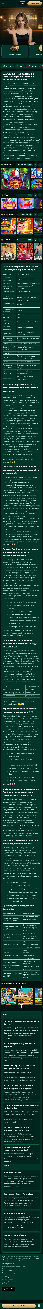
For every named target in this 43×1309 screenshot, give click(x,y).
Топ (21, 66)
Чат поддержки (7, 1279)
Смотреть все (24, 164)
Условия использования (10, 1269)
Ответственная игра (9, 1273)
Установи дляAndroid (8, 1289)
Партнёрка (6, 1284)
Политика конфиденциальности (13, 1266)
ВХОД (22, 3)
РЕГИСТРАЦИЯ (34, 3)
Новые (9, 66)
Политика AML (7, 1270)
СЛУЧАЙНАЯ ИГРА (21, 997)
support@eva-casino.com (11, 1282)
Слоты (33, 66)
